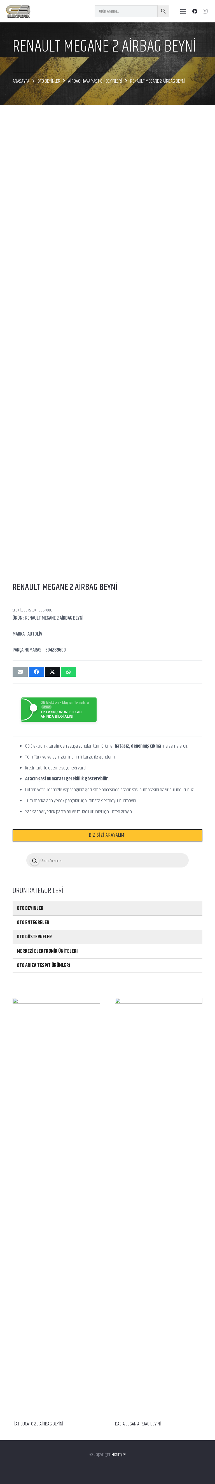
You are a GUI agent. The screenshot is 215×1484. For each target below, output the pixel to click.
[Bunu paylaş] (36, 672)
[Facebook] (195, 11)
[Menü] (183, 11)
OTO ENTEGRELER (33, 923)
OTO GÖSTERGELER (34, 937)
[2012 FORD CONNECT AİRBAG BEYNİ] (158, 1002)
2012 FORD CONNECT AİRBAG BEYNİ (143, 1424)
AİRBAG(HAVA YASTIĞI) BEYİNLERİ (95, 81)
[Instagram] (205, 11)
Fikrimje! (118, 1455)
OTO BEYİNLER (49, 81)
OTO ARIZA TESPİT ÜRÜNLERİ (43, 965)
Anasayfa (21, 81)
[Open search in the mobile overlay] (107, 860)
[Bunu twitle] (52, 672)
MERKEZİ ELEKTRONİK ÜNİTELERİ (47, 951)
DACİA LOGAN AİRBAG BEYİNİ (36, 1424)
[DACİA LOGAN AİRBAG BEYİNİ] (56, 1002)
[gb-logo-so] (18, 11)
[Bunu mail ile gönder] (20, 672)
